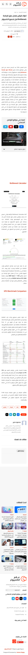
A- (8, 37)
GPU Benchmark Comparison (15, 291)
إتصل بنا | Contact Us (19, 611)
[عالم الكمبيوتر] (19, 4)
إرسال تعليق (21, 451)
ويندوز (25, 564)
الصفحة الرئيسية (22, 12)
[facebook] (21, 126)
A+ (11, 37)
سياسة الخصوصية (19, 614)
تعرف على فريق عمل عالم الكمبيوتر (15, 607)
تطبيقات (11, 515)
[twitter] (16, 126)
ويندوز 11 (24, 531)
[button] (18, 414)
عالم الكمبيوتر (7, 649)
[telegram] (5, 126)
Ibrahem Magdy (21, 652)
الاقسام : (24, 590)
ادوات (15, 12)
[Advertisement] (14, 54)
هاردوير (4, 407)
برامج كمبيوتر (10, 531)
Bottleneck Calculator (18, 183)
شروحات (11, 407)
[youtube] (10, 126)
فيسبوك (24, 515)
